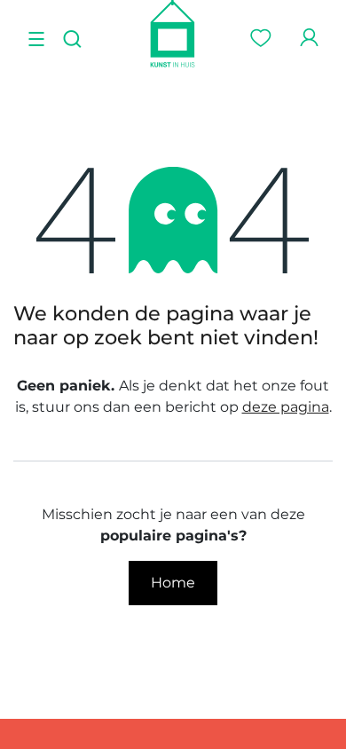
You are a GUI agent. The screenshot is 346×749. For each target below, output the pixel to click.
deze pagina (285, 406)
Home (173, 582)
